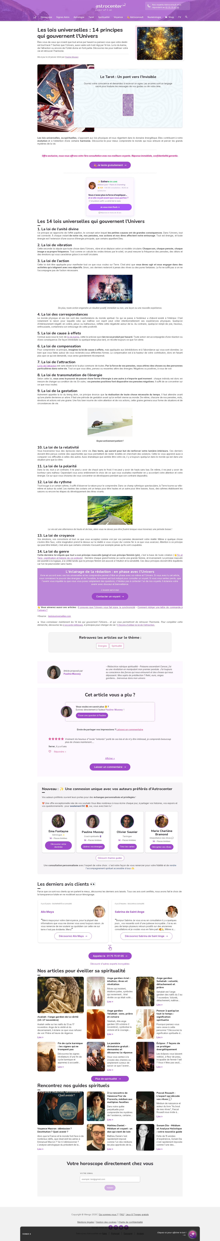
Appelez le (108, 955)
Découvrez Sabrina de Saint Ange (144, 936)
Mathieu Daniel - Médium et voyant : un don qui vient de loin (119, 1128)
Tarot (91, 17)
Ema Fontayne (58, 831)
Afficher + (110, 758)
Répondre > (60, 751)
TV (179, 17)
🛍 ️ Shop (169, 17)
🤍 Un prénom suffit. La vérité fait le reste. (104, 201)
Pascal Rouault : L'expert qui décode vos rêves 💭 (168, 1096)
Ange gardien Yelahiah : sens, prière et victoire (120, 1014)
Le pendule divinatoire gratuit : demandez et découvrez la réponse (119, 1048)
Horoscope (46, 17)
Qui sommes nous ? (108, 1214)
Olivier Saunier (127, 832)
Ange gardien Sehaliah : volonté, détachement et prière (167, 983)
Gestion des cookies (106, 1222)
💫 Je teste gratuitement (108, 165)
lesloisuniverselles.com (59, 616)
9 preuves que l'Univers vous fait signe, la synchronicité (106, 607)
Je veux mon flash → (110, 207)
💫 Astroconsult (135, 17)
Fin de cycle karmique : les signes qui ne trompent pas (70, 1046)
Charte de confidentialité (130, 1222)
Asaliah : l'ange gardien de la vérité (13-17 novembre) (57, 1018)
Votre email (86, 1173)
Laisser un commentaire (108, 766)
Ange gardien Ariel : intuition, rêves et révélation (118, 981)
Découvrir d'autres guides (110, 858)
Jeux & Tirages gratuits (137, 1214)
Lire (39, 1037)
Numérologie (154, 17)
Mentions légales (85, 1222)
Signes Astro (62, 17)
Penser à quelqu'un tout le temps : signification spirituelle (168, 1015)
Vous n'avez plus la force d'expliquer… (108, 196)
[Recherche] (186, 17)
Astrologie (79, 17)
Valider (110, 1187)
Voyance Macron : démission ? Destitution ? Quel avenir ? (54, 1130)
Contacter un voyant (108, 596)
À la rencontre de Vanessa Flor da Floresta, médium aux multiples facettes (119, 1097)
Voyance (118, 17)
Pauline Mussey (71, 57)
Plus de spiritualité (106, 1078)
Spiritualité (104, 17)
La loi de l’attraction (47, 365)
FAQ (122, 1214)
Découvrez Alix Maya (71, 936)
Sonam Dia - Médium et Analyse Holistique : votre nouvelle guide (169, 1128)
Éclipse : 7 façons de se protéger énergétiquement (168, 1046)
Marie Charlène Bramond (161, 832)
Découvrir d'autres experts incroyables (110, 963)
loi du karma (73, 337)
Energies (102, 646)
